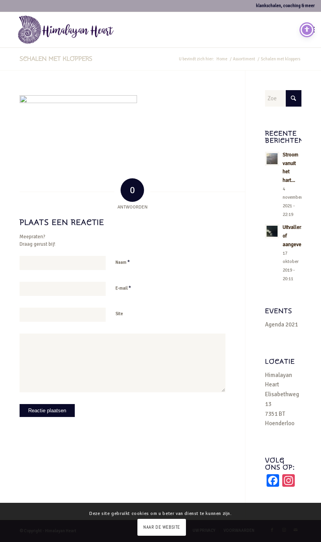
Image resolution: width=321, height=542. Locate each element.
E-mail (123, 288)
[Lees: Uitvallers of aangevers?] (272, 231)
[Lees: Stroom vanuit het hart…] (272, 159)
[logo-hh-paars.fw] (66, 29)
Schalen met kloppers (56, 58)
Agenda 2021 (281, 324)
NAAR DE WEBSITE (161, 527)
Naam (122, 262)
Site (119, 313)
